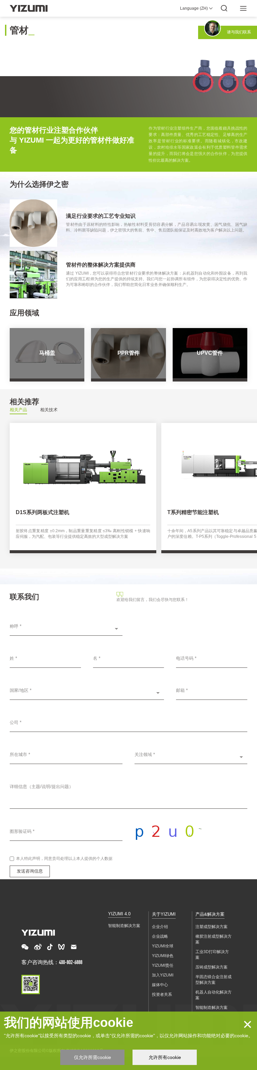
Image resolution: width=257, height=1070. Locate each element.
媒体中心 (160, 984)
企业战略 (160, 936)
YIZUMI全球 (162, 946)
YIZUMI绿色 (162, 955)
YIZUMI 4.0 (119, 913)
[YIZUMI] (29, 8)
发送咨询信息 (30, 871)
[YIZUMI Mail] (74, 947)
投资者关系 (162, 994)
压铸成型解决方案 (211, 967)
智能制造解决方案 (124, 925)
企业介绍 (160, 926)
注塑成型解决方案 (211, 926)
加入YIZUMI (162, 975)
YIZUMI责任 (162, 965)
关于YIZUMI (164, 914)
